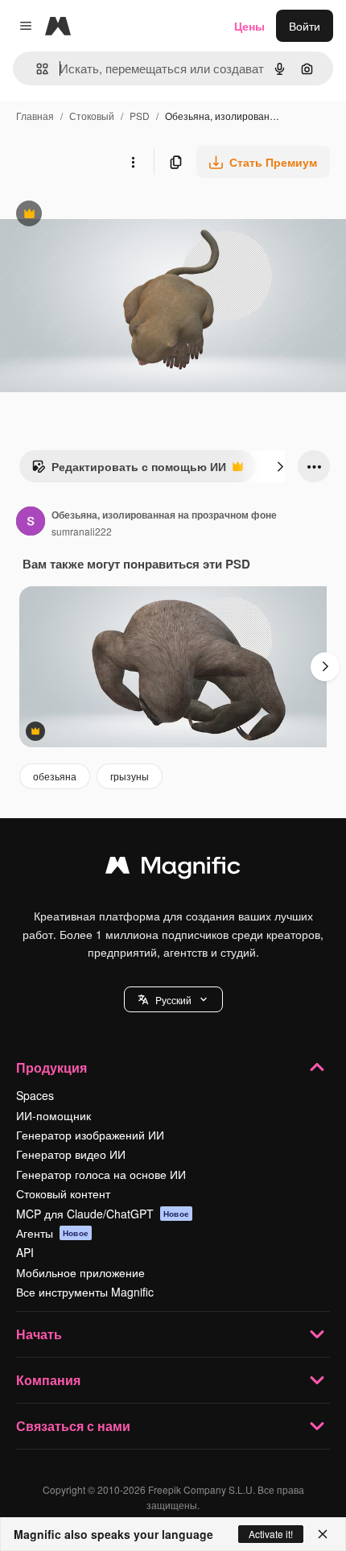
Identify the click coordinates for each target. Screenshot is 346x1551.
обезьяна (54, 776)
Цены (249, 26)
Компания (48, 1380)
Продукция (51, 1067)
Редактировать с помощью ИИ (128, 470)
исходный (107, 215)
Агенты (52, 1233)
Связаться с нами (73, 1426)
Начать (39, 1334)
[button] (173, 999)
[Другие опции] (133, 162)
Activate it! (271, 1534)
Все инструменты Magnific (85, 1292)
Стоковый (91, 115)
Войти (304, 26)
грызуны (129, 776)
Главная (35, 115)
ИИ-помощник (53, 1115)
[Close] (322, 1534)
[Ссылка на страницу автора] (30, 523)
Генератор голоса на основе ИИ (101, 1174)
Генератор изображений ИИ (90, 1135)
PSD (140, 115)
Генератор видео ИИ (71, 1154)
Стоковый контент (63, 1193)
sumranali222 (81, 531)
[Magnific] (173, 869)
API (25, 1252)
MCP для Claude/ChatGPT (102, 1214)
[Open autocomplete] (36, 69)
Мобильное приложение (80, 1272)
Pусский (173, 1000)
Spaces (35, 1095)
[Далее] (280, 466)
